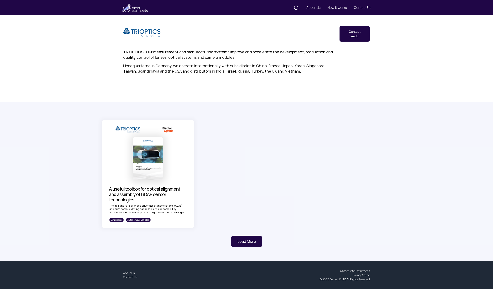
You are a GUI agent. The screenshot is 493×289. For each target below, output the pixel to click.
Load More (246, 241)
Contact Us (362, 7)
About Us (313, 7)
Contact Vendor (355, 33)
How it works (337, 7)
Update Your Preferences (355, 271)
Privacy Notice (361, 275)
